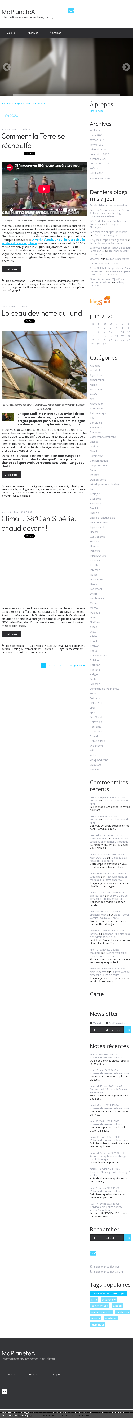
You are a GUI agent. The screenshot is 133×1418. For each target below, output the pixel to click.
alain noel (97, 1324)
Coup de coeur (98, 465)
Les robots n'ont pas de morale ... (110, 232)
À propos (55, 33)
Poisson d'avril (98, 655)
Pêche (93, 636)
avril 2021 (96, 130)
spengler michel (99, 914)
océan (93, 626)
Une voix (95, 258)
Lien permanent (15, 280)
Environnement (49, 284)
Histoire (95, 541)
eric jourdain (97, 895)
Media (93, 603)
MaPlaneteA (18, 11)
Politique (95, 660)
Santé (93, 679)
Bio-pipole (96, 422)
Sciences (95, 683)
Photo (53, 489)
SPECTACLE (97, 702)
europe (95, 1318)
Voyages (95, 769)
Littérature (96, 579)
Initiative (95, 560)
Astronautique (98, 413)
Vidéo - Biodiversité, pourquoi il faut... (110, 916)
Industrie (95, 550)
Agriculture (96, 375)
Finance (94, 531)
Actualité (50, 280)
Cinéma (94, 446)
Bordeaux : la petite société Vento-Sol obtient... (106, 1208)
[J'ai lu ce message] (129, 1412)
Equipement (97, 527)
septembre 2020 (100, 163)
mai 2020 (6, 103)
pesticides (123, 1312)
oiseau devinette (101, 1312)
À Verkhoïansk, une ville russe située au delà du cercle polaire (43, 241)
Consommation (99, 460)
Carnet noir (96, 263)
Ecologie (34, 284)
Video (62, 489)
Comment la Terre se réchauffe (33, 140)
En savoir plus (24, 1415)
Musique (95, 612)
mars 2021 (96, 135)
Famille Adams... (99, 205)
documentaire (99, 1305)
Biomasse (96, 432)
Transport (96, 731)
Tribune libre (97, 740)
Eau (92, 489)
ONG (93, 631)
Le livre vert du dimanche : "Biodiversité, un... (109, 897)
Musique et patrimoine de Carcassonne (110, 272)
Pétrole (94, 645)
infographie (14, 290)
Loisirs (94, 593)
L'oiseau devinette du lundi (43, 313)
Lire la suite (11, 269)
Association (96, 403)
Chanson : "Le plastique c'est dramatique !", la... (110, 935)
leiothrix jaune (10, 495)
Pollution (48, 649)
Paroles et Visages (105, 235)
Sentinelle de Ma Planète (104, 688)
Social (93, 693)
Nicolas (94, 800)
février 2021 (97, 139)
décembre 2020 (99, 149)
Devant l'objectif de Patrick (109, 252)
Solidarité (95, 698)
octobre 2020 (98, 158)
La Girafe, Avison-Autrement (107, 243)
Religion (94, 674)
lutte (94, 1299)
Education (95, 503)
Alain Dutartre (98, 857)
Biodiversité (63, 280)
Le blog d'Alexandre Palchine (105, 214)
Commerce (96, 455)
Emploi (94, 508)
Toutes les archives (100, 178)
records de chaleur (26, 652)
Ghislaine (95, 876)
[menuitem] (12, 33)
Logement (96, 588)
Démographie (98, 479)
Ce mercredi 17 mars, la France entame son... (108, 1090)
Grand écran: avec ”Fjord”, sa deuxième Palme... (107, 280)
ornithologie (109, 1299)
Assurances (97, 408)
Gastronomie (97, 536)
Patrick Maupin (98, 838)
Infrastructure (98, 555)
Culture (94, 470)
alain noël (25, 495)
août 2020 (96, 168)
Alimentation (97, 379)
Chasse (94, 441)
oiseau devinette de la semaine (64, 492)
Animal (48, 486)
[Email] (71, 10)
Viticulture (96, 764)
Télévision (96, 721)
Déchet (94, 474)
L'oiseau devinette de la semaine (109, 859)
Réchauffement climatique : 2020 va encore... (109, 878)
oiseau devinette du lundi (29, 492)
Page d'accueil (22, 103)
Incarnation (120, 205)
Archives (33, 33)
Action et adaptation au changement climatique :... (110, 840)
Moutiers (95, 953)
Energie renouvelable (102, 517)
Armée (94, 394)
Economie (95, 498)
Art (92, 398)
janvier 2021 (97, 144)
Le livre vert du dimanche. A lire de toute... (109, 954)
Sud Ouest (96, 717)
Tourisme (95, 726)
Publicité (95, 669)
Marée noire (97, 598)
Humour (95, 546)
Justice (94, 574)
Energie (94, 512)
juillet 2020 (40, 103)
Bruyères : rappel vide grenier (108, 240)
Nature (73, 284)
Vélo (92, 750)
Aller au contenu (11, 3)
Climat (75, 280)
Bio (92, 417)
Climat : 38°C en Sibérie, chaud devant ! (39, 523)
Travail (94, 736)
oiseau (117, 1305)
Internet (95, 569)
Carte (97, 994)
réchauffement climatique (34, 287)
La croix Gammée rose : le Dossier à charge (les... (110, 211)
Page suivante (78, 665)
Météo (63, 284)
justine (94, 933)
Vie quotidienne (99, 759)
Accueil (11, 33)
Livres (93, 584)
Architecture (97, 389)
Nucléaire (95, 622)
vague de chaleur (61, 287)
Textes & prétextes (117, 258)
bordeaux (110, 1318)
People (94, 641)
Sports (94, 712)
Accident (95, 365)
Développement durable (104, 484)
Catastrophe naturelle (103, 436)
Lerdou (94, 819)
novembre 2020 (99, 154)
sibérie (43, 652)
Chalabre (113, 263)
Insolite (34, 489)
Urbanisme (96, 745)
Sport (93, 707)
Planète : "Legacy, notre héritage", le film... (110, 1173)
